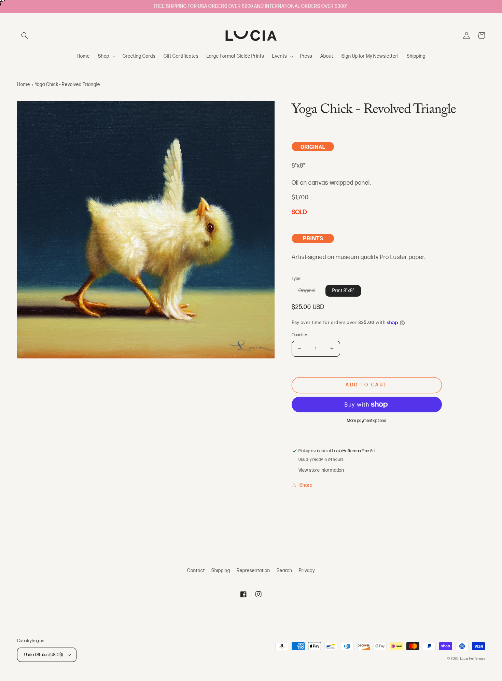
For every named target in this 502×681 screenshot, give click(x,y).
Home (23, 84)
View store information (321, 470)
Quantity (299, 335)
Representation (253, 570)
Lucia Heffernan (472, 659)
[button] (24, 35)
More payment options (366, 420)
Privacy (307, 570)
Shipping (220, 570)
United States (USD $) (43, 654)
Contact (196, 570)
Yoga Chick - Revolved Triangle (67, 84)
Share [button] (305, 485)
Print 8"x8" (343, 291)
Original (310, 292)
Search (284, 570)
